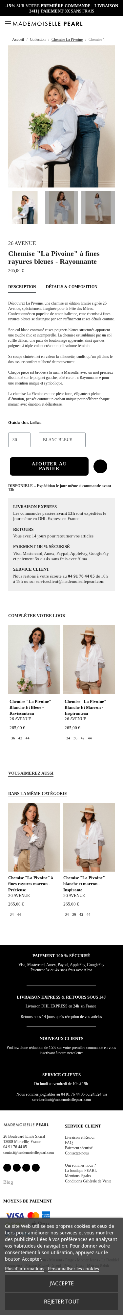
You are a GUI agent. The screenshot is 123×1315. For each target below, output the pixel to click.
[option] (13, 738)
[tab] (61, 423)
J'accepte (62, 1283)
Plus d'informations (24, 1268)
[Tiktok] (36, 1168)
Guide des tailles (25, 422)
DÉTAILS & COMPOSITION (71, 287)
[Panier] (117, 23)
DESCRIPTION (22, 287)
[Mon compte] (101, 23)
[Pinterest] (26, 1168)
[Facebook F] (7, 1168)
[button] (109, 24)
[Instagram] (17, 1168)
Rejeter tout (61, 1301)
